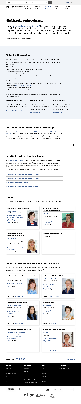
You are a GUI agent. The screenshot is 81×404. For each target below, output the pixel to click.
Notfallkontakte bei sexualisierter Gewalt (18, 38)
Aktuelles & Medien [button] (67, 7)
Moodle (25, 376)
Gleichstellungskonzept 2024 (25, 26)
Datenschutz (44, 373)
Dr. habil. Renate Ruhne (55, 296)
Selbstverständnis (11, 145)
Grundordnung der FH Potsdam (16, 160)
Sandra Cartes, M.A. (11, 211)
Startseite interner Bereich (30, 382)
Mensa (7, 379)
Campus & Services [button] (57, 7)
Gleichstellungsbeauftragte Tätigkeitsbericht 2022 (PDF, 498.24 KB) (23, 186)
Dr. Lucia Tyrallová (19, 323)
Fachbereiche (9, 368)
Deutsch (68, 2)
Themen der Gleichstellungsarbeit (14, 110)
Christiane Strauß (18, 344)
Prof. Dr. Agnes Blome (12, 278)
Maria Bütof (45, 332)
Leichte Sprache (45, 379)
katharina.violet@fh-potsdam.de (51, 221)
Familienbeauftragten (36, 61)
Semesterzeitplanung (11, 371)
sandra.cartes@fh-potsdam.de (15, 215)
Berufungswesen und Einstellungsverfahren (24, 85)
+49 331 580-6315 (12, 220)
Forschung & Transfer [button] (37, 7)
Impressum (44, 381)
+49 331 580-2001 (47, 222)
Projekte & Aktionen (58, 112)
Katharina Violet (46, 213)
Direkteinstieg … (11, 2)
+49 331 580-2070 (47, 340)
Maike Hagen (53, 350)
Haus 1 (8, 316)
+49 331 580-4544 (12, 338)
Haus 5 (8, 286)
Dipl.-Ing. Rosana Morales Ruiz (14, 305)
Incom (25, 374)
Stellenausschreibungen (11, 381)
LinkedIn (17, 359)
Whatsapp (24, 359)
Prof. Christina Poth (47, 305)
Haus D (44, 313)
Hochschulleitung (12, 61)
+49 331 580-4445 (47, 311)
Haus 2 (8, 340)
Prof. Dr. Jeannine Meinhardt (49, 278)
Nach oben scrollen (70, 359)
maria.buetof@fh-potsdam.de (50, 338)
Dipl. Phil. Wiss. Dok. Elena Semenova (16, 332)
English (72, 2)
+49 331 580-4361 (12, 315)
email (21, 359)
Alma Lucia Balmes (19, 296)
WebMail (26, 368)
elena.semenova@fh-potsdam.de (16, 336)
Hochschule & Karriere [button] (48, 7)
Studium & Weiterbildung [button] (27, 7)
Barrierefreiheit (45, 376)
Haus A (44, 289)
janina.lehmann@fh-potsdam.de (16, 247)
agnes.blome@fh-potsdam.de (15, 283)
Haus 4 (8, 222)
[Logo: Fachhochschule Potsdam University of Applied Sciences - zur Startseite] (14, 7)
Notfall (43, 371)
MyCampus (26, 371)
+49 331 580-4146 (12, 285)
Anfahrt (43, 368)
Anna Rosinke (53, 323)
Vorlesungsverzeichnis (11, 373)
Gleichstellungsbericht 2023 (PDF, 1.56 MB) (17, 182)
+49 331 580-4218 (47, 288)
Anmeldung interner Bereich (30, 379)
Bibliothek (45, 224)
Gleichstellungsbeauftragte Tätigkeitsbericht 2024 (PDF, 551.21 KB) (23, 178)
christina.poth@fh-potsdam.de (50, 310)
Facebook (19, 359)
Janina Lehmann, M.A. (12, 238)
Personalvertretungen (22, 61)
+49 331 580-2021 (12, 249)
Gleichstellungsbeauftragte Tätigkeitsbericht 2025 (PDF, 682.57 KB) (23, 174)
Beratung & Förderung (35, 112)
